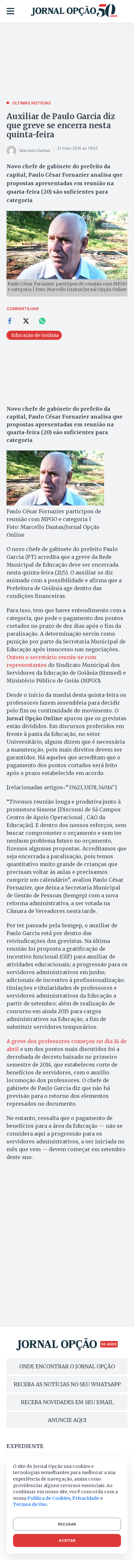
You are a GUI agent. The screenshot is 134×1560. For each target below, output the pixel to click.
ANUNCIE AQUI (67, 1420)
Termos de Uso (30, 1504)
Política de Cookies (48, 1498)
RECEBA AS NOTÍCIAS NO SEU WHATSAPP (67, 1384)
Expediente (25, 1446)
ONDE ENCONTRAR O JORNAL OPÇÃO (67, 1366)
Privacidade (85, 1498)
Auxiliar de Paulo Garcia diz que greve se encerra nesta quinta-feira (61, 125)
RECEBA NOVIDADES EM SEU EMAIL (67, 1402)
